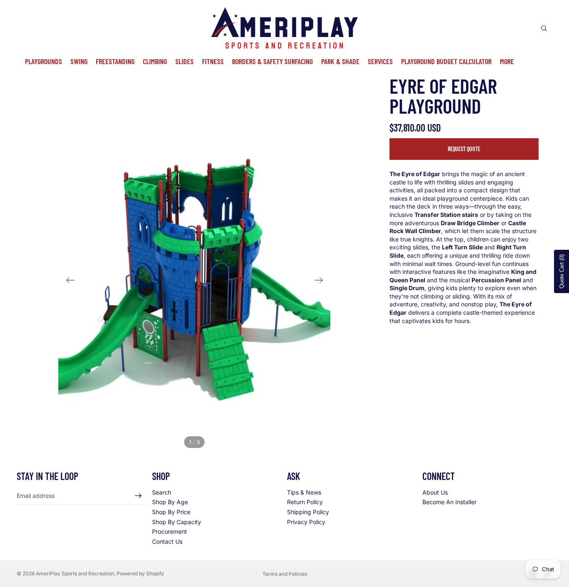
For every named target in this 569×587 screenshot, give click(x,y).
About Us (435, 491)
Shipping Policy (308, 511)
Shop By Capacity (176, 521)
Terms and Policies (284, 574)
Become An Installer (449, 501)
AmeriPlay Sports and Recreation (75, 573)
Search (161, 491)
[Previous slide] (67, 281)
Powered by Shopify (140, 573)
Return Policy (305, 501)
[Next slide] (321, 281)
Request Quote (464, 148)
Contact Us (167, 541)
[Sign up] (138, 495)
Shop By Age (170, 501)
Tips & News (304, 491)
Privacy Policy (306, 521)
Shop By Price (171, 511)
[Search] (544, 28)
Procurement (169, 531)
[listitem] (507, 61)
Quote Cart (562, 271)
